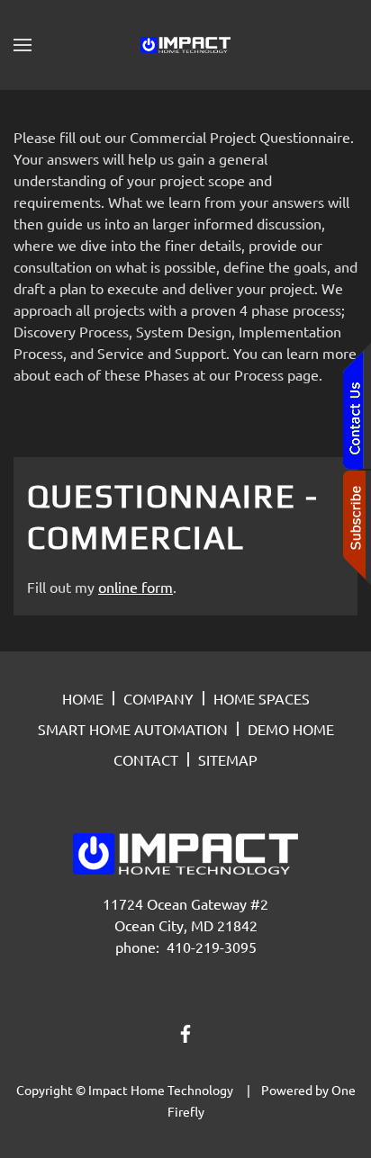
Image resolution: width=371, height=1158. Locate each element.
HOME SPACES (261, 698)
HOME (83, 698)
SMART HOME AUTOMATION (133, 729)
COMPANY (158, 698)
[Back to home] (185, 45)
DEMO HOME (291, 729)
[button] (23, 45)
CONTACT (145, 759)
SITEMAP (228, 759)
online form (135, 587)
